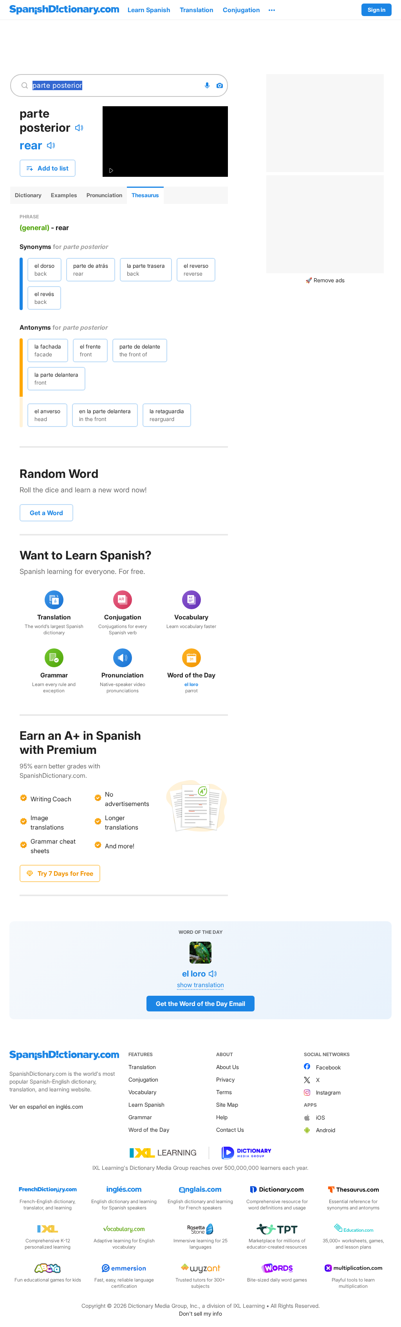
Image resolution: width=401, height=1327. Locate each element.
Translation (142, 1067)
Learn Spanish (146, 1104)
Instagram (328, 1092)
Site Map (227, 1104)
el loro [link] (191, 684)
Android (325, 1130)
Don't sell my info (200, 1313)
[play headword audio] (79, 128)
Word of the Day (148, 1129)
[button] (272, 10)
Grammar (140, 1117)
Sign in (376, 9)
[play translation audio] (51, 145)
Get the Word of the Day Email (200, 1004)
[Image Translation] (219, 85)
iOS (320, 1117)
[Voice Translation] (207, 85)
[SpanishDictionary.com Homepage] (64, 10)
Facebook (328, 1067)
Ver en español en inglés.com (46, 1106)
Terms (224, 1092)
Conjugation (143, 1079)
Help (222, 1117)
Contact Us (230, 1129)
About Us (227, 1067)
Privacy (225, 1079)
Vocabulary (142, 1092)
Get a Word (46, 513)
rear (31, 145)
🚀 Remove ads (325, 280)
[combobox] (114, 85)
